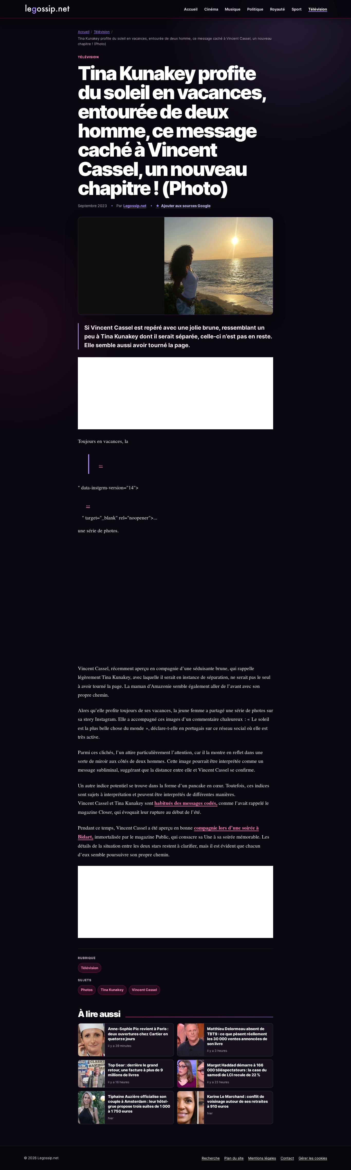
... (101, 463)
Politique (255, 9)
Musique (233, 9)
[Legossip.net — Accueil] (47, 9)
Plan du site (234, 1158)
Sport (297, 9)
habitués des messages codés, (185, 803)
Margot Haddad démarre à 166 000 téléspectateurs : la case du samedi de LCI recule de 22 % (236, 1070)
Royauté (277, 9)
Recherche (211, 1158)
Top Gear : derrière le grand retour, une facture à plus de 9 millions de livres (135, 1070)
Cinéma (211, 9)
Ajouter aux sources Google (185, 205)
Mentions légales (262, 1158)
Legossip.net (134, 205)
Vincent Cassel (144, 990)
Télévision (317, 9)
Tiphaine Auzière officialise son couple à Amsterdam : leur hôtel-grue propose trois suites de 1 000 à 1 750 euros (139, 1104)
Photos (87, 990)
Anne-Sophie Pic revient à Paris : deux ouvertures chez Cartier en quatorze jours (138, 1034)
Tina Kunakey (112, 990)
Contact (287, 1158)
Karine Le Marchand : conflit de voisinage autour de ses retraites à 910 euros (237, 1101)
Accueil (191, 9)
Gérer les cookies (313, 1158)
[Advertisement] (175, 393)
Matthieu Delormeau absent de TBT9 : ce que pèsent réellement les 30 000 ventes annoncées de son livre (237, 1036)
